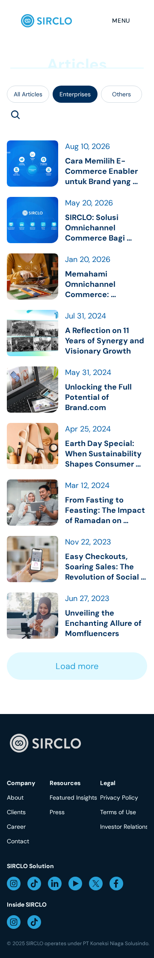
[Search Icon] (15, 114)
